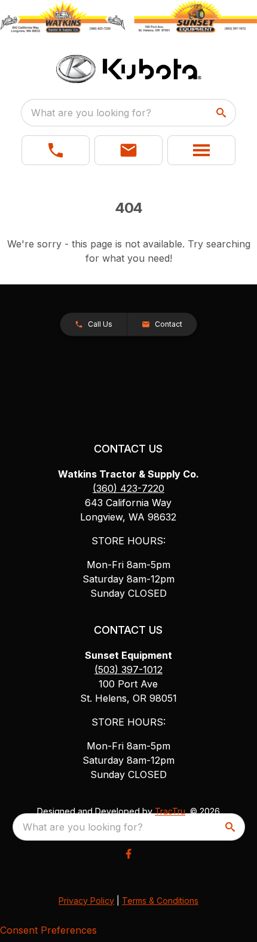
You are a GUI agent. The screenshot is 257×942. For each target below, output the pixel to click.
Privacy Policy (86, 900)
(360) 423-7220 (128, 488)
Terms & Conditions (160, 900)
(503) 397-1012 (128, 669)
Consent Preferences (48, 930)
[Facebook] (128, 854)
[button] (56, 150)
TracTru (170, 811)
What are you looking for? (91, 113)
